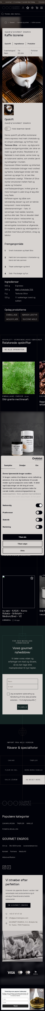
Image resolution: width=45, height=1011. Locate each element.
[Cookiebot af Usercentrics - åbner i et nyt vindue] (32, 458)
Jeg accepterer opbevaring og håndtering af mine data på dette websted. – (23, 697)
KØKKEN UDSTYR (29, 315)
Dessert (12, 22)
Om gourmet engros (18, 905)
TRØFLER (20, 823)
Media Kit (22, 851)
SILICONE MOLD (30, 319)
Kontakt (5, 851)
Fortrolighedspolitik (27, 700)
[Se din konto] (23, 8)
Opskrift (8, 44)
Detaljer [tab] (22, 465)
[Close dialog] (41, 990)
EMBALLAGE (11, 315)
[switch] (39, 512)
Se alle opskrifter (14, 349)
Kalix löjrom (11, 779)
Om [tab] (36, 465)
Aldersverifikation (8, 857)
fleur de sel (11, 770)
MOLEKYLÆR (12, 319)
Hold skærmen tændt (21, 129)
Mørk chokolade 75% (24, 289)
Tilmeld (15, 1006)
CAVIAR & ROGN (8, 823)
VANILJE (29, 823)
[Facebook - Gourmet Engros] (9, 868)
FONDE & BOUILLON (10, 829)
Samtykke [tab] (8, 465)
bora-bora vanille (34, 770)
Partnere (13, 851)
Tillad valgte (22, 544)
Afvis (22, 550)
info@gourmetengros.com (18, 918)
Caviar (11, 760)
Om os (4, 846)
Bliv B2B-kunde (15, 846)
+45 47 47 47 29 (15, 914)
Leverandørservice (30, 846)
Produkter (31, 44)
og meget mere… (34, 779)
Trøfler (34, 760)
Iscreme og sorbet (23, 22)
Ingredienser (19, 44)
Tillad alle (22, 537)
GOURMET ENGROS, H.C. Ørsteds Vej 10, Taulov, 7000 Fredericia (23, 923)
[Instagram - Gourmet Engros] (4, 868)
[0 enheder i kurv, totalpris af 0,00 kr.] (37, 8)
